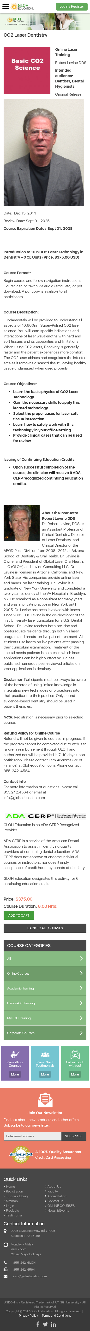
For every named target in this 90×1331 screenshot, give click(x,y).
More (15, 1074)
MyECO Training (19, 1018)
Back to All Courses (45, 928)
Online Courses (18, 973)
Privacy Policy (28, 1315)
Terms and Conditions (56, 1315)
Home (10, 1186)
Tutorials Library (17, 1196)
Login (10, 1206)
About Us (54, 1186)
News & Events (58, 1210)
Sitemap (12, 1201)
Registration (14, 1191)
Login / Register (72, 6)
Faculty (53, 1191)
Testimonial (14, 1215)
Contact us (55, 1201)
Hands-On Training (21, 1003)
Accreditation (57, 1196)
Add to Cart (18, 915)
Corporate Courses (21, 1033)
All (9, 959)
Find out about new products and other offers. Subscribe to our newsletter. (42, 1122)
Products (12, 1210)
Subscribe (74, 1136)
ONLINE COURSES (61, 1206)
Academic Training (20, 988)
